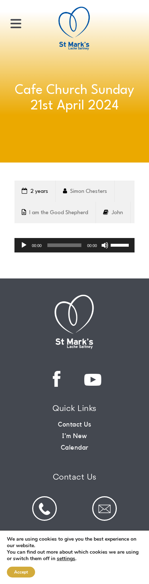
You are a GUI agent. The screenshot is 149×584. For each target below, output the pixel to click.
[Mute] (104, 245)
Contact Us (74, 424)
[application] (74, 245)
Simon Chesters (88, 191)
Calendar (75, 447)
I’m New (74, 436)
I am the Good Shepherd (58, 213)
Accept (21, 572)
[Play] (23, 245)
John (117, 213)
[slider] (121, 244)
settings (66, 558)
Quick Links (74, 409)
